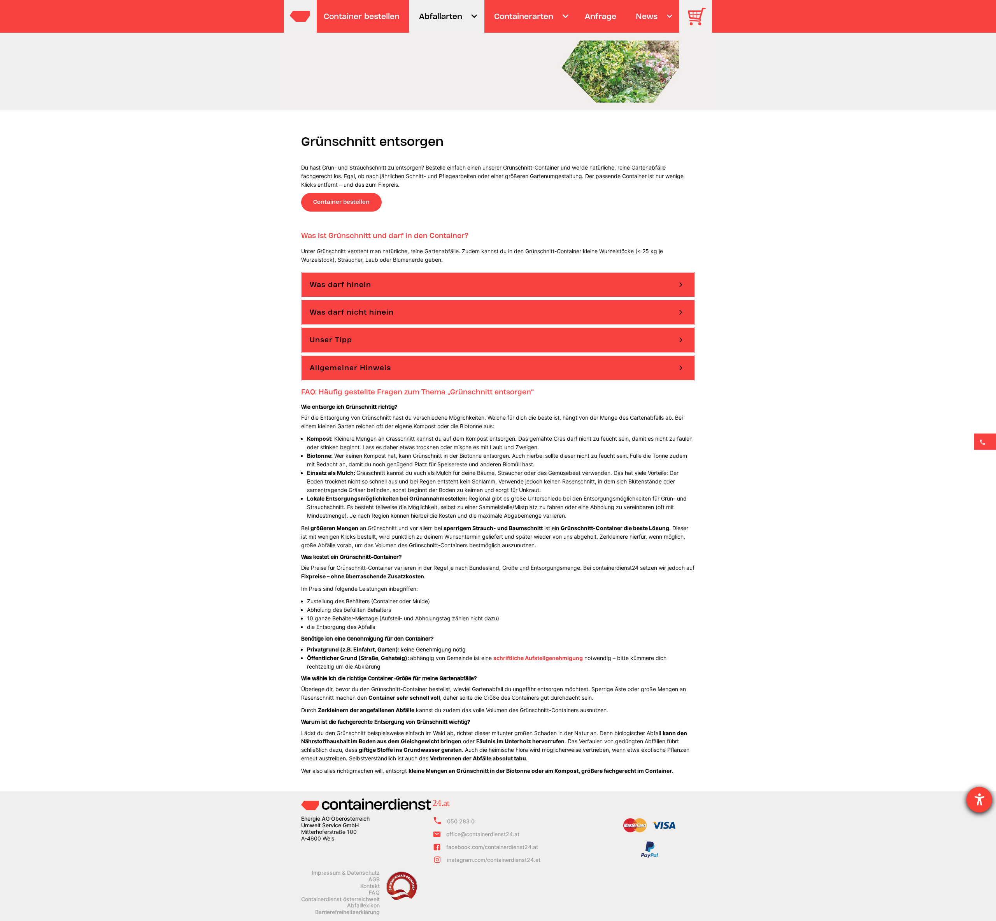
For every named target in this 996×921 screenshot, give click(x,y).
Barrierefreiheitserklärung (347, 912)
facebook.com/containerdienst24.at (492, 847)
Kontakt (370, 886)
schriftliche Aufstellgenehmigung (538, 658)
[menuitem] (362, 16)
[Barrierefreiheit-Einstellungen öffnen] (979, 799)
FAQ (374, 892)
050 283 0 (461, 821)
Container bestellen (341, 201)
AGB (374, 879)
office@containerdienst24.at (482, 834)
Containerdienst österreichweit (340, 899)
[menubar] (497, 16)
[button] (498, 284)
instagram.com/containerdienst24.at (493, 859)
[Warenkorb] (699, 22)
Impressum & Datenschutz (346, 873)
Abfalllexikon (363, 905)
